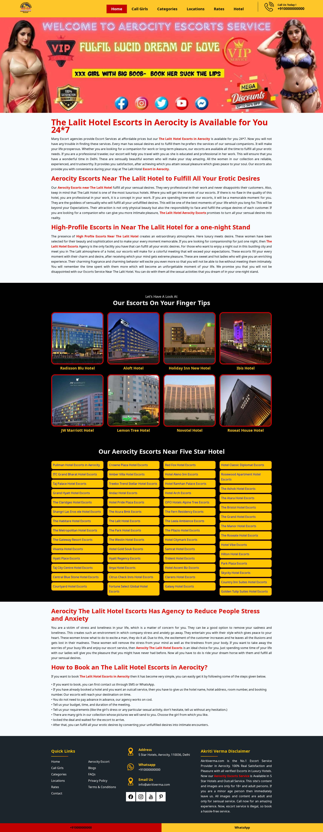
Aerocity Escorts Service (231, 776)
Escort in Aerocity (156, 169)
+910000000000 (149, 770)
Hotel (239, 8)
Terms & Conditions (102, 787)
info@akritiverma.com (154, 784)
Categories (167, 8)
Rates (219, 8)
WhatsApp (242, 827)
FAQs (92, 774)
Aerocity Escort (99, 762)
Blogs (92, 768)
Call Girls (140, 8)
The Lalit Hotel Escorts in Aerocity (184, 139)
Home (116, 8)
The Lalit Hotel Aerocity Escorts (183, 213)
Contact (56, 793)
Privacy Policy (97, 781)
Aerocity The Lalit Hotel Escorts (159, 648)
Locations (195, 8)
